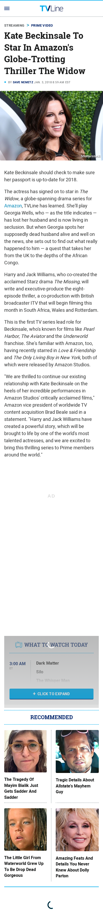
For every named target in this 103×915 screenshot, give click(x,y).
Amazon (13, 205)
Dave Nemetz (23, 82)
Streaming (14, 25)
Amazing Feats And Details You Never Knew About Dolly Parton (74, 867)
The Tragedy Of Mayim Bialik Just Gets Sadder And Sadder (21, 788)
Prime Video (42, 25)
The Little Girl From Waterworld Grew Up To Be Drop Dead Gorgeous (24, 866)
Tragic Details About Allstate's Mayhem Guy (75, 786)
